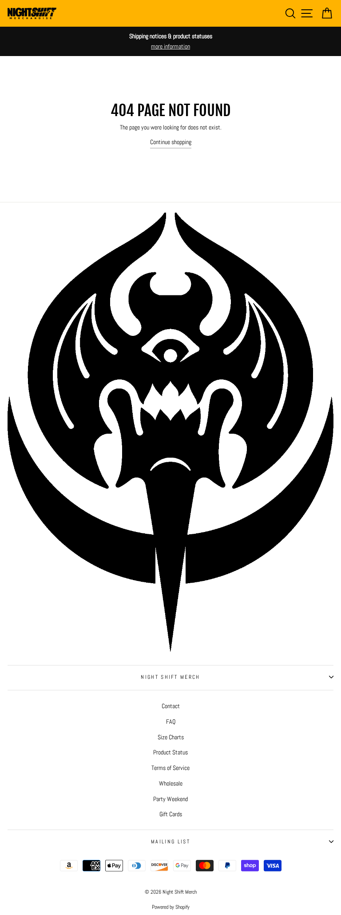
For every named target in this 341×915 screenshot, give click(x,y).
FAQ (170, 721)
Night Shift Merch (170, 677)
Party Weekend (170, 799)
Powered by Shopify (171, 907)
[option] (170, 41)
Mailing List (170, 841)
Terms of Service (170, 768)
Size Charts (171, 737)
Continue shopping (170, 142)
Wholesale (170, 783)
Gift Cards (170, 814)
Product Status (170, 752)
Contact (171, 706)
